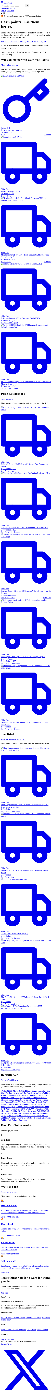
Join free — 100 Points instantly (14, 41)
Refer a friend (42, 1330)
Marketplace (6, 8)
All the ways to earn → (10, 1192)
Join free (10, 10)
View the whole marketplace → (13, 739)
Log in (3, 10)
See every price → (8, 399)
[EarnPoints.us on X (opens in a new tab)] (26, 1394)
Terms (3, 1344)
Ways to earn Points (9, 1330)
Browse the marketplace (36, 41)
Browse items (6, 1317)
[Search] (27, 5)
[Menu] (26, 13)
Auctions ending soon (21, 1317)
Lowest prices (35, 1317)
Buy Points (21, 1330)
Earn (13, 8)
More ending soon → (9, 65)
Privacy (9, 1344)
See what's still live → (10, 1080)
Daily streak (31, 1330)
